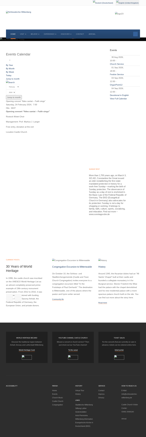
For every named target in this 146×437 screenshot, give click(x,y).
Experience (49, 34)
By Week (10, 72)
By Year (9, 65)
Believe (34, 34)
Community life (58, 299)
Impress (101, 394)
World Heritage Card (27, 350)
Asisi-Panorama (81, 415)
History (78, 394)
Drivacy (101, 398)
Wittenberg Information (84, 419)
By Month (10, 68)
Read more (102, 303)
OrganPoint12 (116, 85)
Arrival (92, 34)
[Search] (10, 82)
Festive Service (117, 74)
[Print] (12, 60)
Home (13, 34)
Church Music (57, 398)
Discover (65, 34)
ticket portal (119, 350)
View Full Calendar (118, 98)
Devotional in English (119, 95)
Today (8, 75)
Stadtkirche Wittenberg (84, 405)
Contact (80, 34)
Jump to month (13, 79)
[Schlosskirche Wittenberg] (18, 12)
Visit (22, 34)
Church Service (117, 64)
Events (54, 394)
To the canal (73, 350)
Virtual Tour (79, 391)
